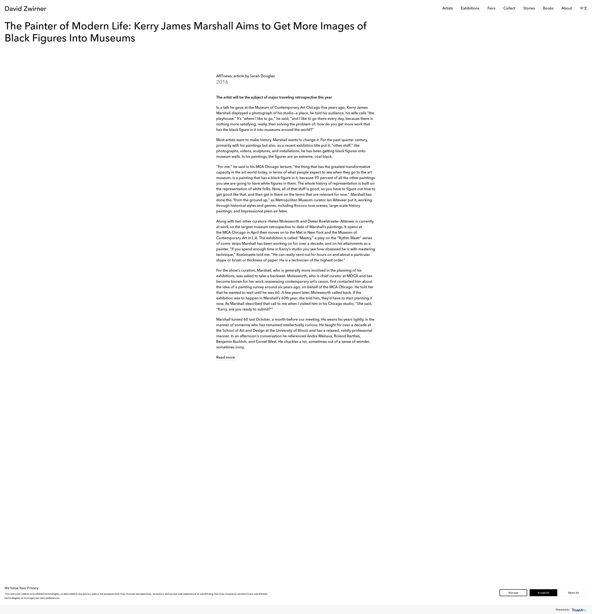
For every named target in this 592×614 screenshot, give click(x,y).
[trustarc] (578, 609)
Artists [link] (447, 8)
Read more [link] (225, 358)
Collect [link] (509, 8)
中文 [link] (583, 8)
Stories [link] (529, 8)
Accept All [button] (543, 592)
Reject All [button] (573, 592)
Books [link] (548, 8)
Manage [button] (513, 592)
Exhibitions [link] (470, 8)
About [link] (566, 8)
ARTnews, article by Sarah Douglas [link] (245, 76)
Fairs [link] (491, 8)
